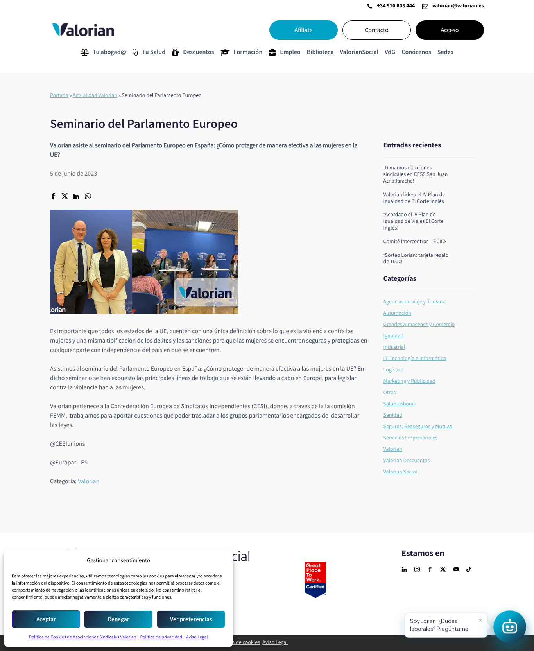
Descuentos (198, 52)
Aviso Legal (197, 637)
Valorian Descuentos (406, 460)
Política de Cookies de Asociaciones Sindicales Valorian (82, 637)
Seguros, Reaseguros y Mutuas (417, 426)
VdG (390, 52)
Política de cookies (239, 642)
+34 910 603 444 (396, 6)
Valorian (88, 481)
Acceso (450, 30)
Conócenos (416, 52)
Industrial (394, 347)
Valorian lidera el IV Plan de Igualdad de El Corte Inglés (414, 198)
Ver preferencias (191, 619)
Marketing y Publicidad (409, 381)
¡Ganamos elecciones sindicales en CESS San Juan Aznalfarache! (415, 174)
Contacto (377, 30)
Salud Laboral (399, 403)
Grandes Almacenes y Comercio (419, 324)
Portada (59, 95)
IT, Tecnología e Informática (414, 358)
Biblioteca (320, 52)
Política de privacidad (161, 637)
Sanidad (392, 415)
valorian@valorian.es (458, 6)
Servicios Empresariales (410, 437)
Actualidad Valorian (95, 95)
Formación (248, 52)
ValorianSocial (359, 52)
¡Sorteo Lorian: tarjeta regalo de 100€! (416, 258)
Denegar (118, 619)
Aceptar (46, 619)
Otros (389, 392)
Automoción (397, 313)
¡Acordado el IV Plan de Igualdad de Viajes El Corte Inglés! (413, 221)
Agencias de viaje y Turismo (414, 301)
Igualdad (393, 335)
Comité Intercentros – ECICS (415, 242)
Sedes (445, 52)
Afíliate (303, 30)
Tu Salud (153, 52)
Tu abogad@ (109, 52)
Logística (393, 369)
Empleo (290, 52)
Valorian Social (400, 471)
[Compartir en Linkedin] (76, 197)
